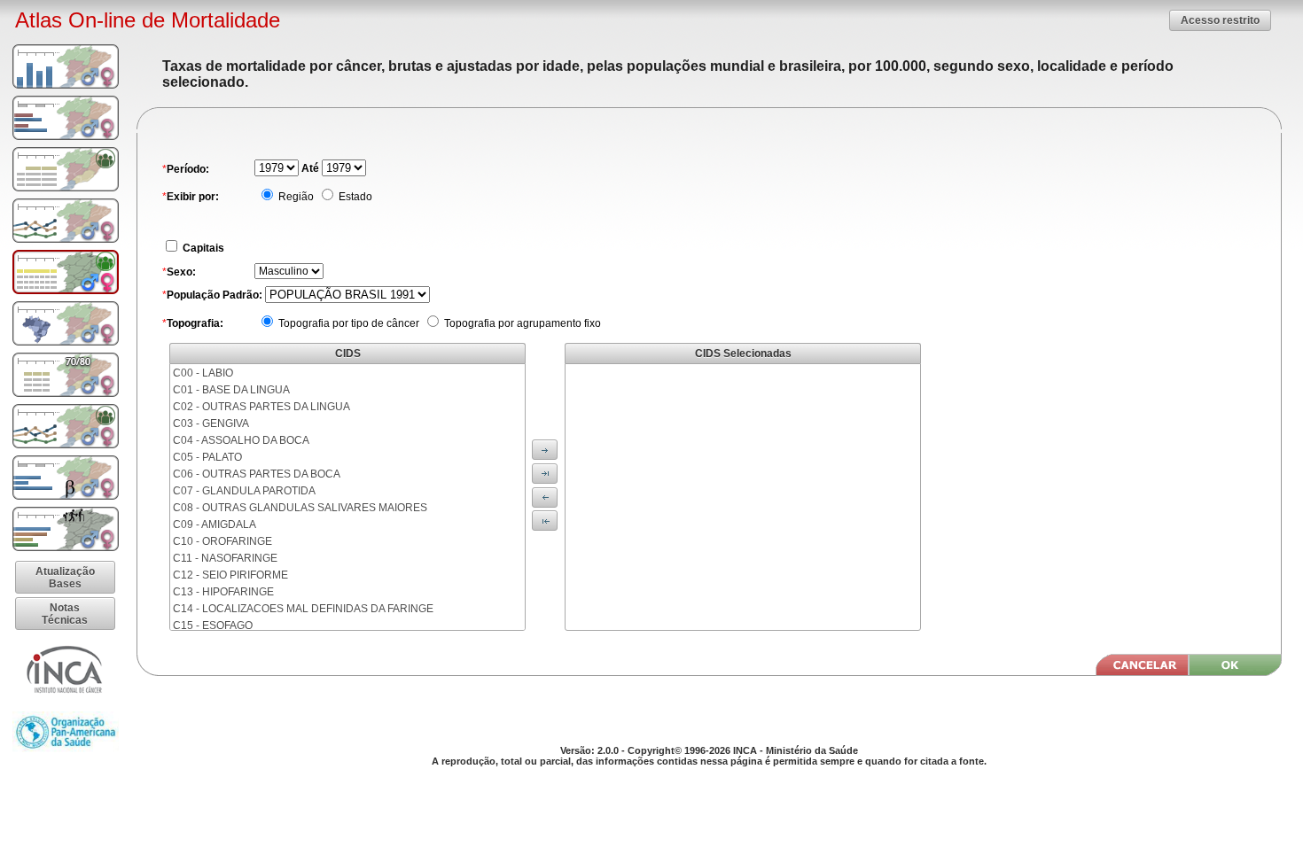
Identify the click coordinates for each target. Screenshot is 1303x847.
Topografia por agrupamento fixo (521, 323)
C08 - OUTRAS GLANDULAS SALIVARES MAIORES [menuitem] (300, 507)
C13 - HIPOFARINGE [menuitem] (223, 592)
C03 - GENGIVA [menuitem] (211, 423)
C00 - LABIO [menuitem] (203, 373)
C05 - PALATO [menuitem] (207, 457)
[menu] (347, 497)
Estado (354, 196)
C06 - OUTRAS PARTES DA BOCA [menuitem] (256, 474)
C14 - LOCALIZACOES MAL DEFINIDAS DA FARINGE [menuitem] (303, 608)
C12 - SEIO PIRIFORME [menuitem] (230, 575)
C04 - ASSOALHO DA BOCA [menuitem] (241, 440)
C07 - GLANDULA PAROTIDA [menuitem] (244, 491)
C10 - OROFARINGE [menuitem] (222, 541)
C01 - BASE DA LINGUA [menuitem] (231, 390)
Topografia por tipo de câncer (347, 323)
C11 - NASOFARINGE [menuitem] (225, 558)
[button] (1220, 20)
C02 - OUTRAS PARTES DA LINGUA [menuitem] (261, 406)
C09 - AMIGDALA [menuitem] (214, 524)
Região (295, 196)
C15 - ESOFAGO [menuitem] (213, 625)
